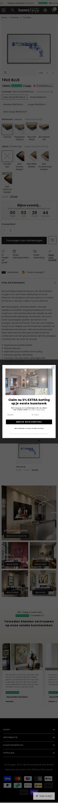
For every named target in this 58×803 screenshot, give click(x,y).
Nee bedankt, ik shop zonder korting (29, 428)
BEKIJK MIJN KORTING (29, 422)
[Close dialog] (53, 367)
